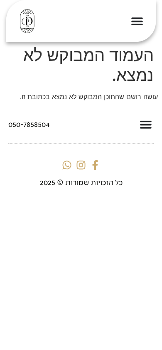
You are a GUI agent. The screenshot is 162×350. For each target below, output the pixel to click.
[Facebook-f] (95, 165)
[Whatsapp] (67, 165)
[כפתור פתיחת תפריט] (137, 21)
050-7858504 (29, 124)
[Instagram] (81, 165)
